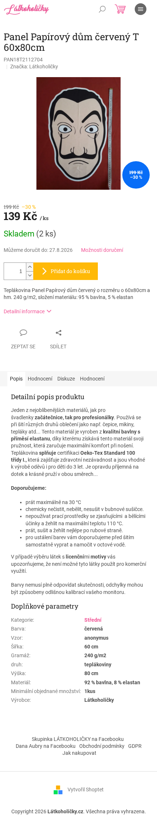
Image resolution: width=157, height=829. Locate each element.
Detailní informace (24, 311)
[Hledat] (102, 9)
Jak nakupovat (79, 753)
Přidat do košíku (70, 271)
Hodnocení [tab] (40, 379)
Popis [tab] (16, 379)
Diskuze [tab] (66, 379)
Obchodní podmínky (102, 746)
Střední (93, 620)
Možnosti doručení (102, 250)
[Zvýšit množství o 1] (29, 267)
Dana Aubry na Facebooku (46, 746)
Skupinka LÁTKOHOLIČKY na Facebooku (78, 739)
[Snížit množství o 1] (29, 275)
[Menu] (140, 9)
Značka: (34, 66)
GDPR (135, 746)
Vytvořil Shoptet (86, 789)
